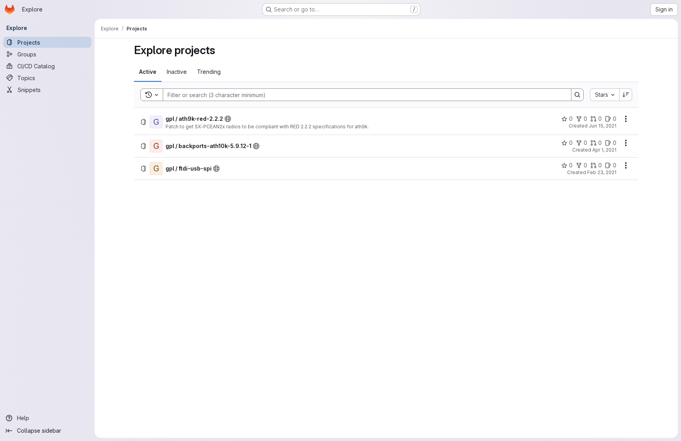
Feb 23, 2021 (601, 172)
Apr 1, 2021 (604, 150)
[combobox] (604, 94)
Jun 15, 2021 (602, 126)
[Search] (577, 94)
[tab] (148, 72)
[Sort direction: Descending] (626, 94)
